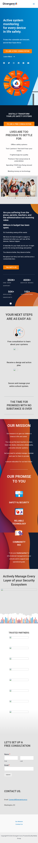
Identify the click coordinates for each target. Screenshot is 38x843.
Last (21, 761)
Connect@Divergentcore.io (18, 800)
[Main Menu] (34, 4)
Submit (8, 774)
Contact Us (19, 824)
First (5, 761)
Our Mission (19, 821)
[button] (3, 186)
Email (7, 765)
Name (7, 754)
